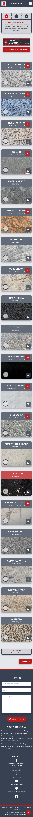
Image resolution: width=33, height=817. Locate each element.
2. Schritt (25, 661)
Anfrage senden (17, 719)
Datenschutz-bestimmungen (16, 812)
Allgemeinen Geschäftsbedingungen (16, 815)
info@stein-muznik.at (16, 785)
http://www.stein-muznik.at (16, 792)
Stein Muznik (16, 3)
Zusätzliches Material (17, 49)
